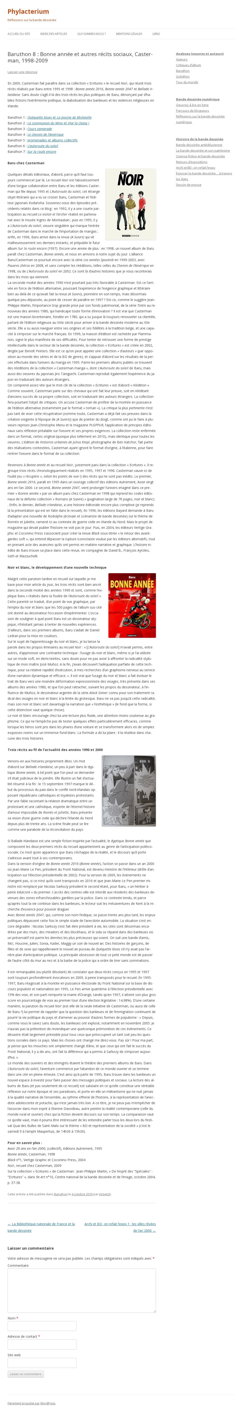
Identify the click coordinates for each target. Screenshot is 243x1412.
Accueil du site (19, 34)
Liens (156, 34)
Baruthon (61, 1194)
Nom (13, 1318)
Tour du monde (187, 82)
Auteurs (181, 59)
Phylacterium (28, 11)
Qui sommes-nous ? (91, 34)
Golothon (183, 76)
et (60, 117)
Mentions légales (129, 34)
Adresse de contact (24, 1336)
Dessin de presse (188, 185)
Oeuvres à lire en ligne (192, 105)
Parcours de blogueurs (192, 110)
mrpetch (105, 1194)
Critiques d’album (188, 65)
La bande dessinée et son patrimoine (203, 150)
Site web (14, 1355)
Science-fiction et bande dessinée (200, 156)
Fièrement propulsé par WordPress (31, 1403)
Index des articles (53, 34)
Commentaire (18, 1265)
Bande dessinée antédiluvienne (199, 145)
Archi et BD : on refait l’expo (195, 167)
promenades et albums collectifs (53, 140)
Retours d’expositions (191, 162)
